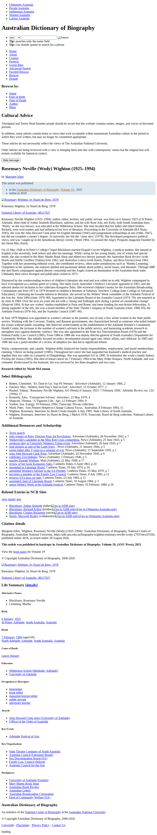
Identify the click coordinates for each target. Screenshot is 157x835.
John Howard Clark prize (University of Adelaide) (39, 718)
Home (13, 51)
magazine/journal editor (23, 696)
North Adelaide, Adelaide (17, 640)
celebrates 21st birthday (23, 457)
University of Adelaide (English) (28, 780)
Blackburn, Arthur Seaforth (25, 505)
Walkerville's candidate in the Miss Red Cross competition (44, 439)
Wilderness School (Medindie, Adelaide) (33, 670)
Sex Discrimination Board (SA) (28, 758)
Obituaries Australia (21, 4)
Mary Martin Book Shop (24, 783)
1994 (19, 637)
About (13, 54)
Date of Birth (17, 97)
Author (13, 103)
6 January (7, 619)
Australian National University (87, 812)
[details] (31, 585)
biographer (15, 689)
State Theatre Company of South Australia (34, 751)
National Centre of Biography (43, 812)
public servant (17, 699)
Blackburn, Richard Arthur (25, 509)
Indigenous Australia (21, 11)
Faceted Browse (19, 71)
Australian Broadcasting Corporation (31, 794)
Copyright (8, 825)
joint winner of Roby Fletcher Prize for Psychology (40, 436)
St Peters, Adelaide (13, 622)
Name (12, 93)
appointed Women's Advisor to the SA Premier (37, 470)
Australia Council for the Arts (27, 765)
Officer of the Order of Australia (28, 721)
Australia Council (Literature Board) (31, 755)
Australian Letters (20, 790)
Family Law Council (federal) (27, 761)
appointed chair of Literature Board (30, 481)
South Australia (35, 622)
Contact (14, 58)
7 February (8, 637)
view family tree (11, 499)
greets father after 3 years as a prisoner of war (36, 450)
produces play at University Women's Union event (39, 443)
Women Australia (19, 15)
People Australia (19, 8)
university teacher (19, 703)
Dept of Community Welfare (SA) (29, 797)
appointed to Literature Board (27, 467)
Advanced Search (20, 68)
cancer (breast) (10, 655)
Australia (51, 622)
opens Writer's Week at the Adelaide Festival (36, 484)
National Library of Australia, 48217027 (26, 212)
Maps (12, 107)
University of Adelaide (23, 674)
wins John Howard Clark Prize (28, 453)
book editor (16, 692)
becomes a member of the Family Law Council (37, 474)
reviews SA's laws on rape (25, 477)
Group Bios (16, 65)
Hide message (11, 160)
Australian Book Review (24, 787)
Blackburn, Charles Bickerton (27, 512)
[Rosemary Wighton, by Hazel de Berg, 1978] (30, 199)
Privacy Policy (40, 825)
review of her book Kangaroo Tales (30, 464)
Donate (13, 78)
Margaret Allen (14, 176)
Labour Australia (19, 18)
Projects (14, 61)
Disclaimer (22, 825)
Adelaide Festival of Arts (24, 736)
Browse (14, 75)
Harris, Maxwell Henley (23, 516)
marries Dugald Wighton (24, 460)
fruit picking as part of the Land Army (32, 446)
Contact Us (58, 825)
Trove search (17, 433)
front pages (20, 551)
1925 (18, 619)
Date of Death (17, 100)
